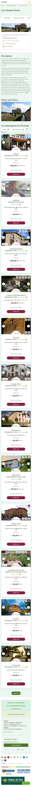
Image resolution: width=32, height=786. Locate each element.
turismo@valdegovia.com (10, 38)
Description (7, 18)
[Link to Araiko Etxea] (16, 512)
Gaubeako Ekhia (16, 249)
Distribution (16, 162)
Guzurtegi (16, 665)
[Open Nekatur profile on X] (14, 749)
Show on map (21, 155)
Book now (16, 174)
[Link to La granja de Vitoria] (16, 559)
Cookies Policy (20, 763)
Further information (16, 170)
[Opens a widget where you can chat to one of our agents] (26, 783)
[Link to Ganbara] (16, 189)
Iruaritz (16, 619)
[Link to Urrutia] (16, 326)
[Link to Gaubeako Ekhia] (16, 237)
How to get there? (10, 43)
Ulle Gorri (16, 475)
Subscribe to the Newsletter (16, 702)
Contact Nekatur (16, 745)
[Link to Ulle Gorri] (16, 464)
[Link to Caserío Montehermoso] (16, 284)
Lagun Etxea (16, 384)
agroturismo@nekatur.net (11, 742)
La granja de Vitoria (16, 570)
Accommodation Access (17, 714)
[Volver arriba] (29, 763)
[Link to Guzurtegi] (16, 654)
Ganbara (16, 200)
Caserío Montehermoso (16, 295)
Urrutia (16, 337)
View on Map (8, 46)
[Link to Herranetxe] (16, 419)
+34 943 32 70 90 (10, 739)
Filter (4, 129)
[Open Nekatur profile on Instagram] (5, 749)
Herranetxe (16, 430)
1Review (4, 565)
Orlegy (16, 154)
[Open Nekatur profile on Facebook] (9, 749)
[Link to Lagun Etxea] (16, 372)
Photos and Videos (18, 18)
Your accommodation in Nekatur (16, 705)
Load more (16, 693)
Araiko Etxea (16, 524)
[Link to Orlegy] (16, 142)
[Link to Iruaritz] (16, 607)
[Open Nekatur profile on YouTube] (18, 749)
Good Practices (16, 709)
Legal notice (11, 763)
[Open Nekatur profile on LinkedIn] (22, 749)
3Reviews (4, 244)
